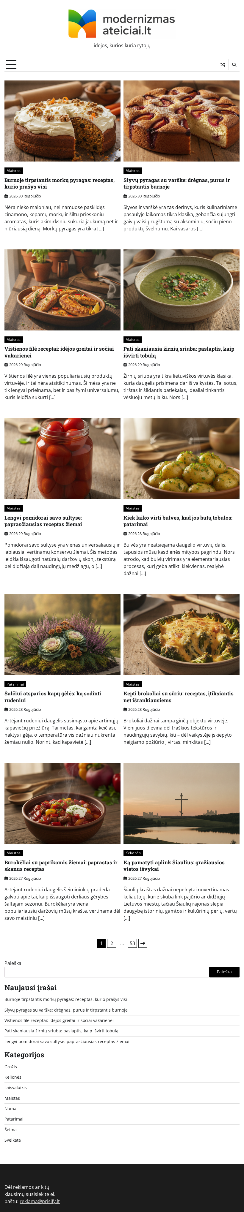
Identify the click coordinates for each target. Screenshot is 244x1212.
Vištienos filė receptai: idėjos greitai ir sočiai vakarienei (59, 352)
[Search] (234, 64)
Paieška (12, 963)
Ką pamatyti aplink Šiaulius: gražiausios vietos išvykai (174, 866)
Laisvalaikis (15, 1087)
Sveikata (12, 1140)
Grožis (10, 1066)
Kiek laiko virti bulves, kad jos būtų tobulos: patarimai (177, 521)
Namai (11, 1108)
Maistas (14, 170)
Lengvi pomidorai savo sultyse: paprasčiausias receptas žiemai (43, 521)
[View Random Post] (222, 64)
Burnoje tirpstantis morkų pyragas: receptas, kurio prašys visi (59, 183)
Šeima (10, 1129)
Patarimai (15, 684)
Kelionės (133, 853)
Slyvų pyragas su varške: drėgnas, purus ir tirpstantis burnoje (176, 183)
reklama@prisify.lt (40, 1201)
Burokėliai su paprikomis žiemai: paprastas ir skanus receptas (61, 866)
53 (132, 943)
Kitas (142, 943)
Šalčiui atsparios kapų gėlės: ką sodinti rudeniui (52, 697)
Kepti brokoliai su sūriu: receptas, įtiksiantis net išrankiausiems (178, 697)
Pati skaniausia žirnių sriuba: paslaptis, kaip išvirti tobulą (178, 352)
